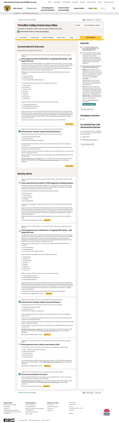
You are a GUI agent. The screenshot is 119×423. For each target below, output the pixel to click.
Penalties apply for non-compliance (31, 158)
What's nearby (47, 37)
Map (71, 37)
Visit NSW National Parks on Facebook (5, 420)
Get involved (29, 413)
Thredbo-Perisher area (91, 47)
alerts (90, 37)
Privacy (71, 406)
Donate (71, 413)
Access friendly (66, 2)
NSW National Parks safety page (50, 160)
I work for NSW (45, 420)
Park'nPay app (86, 95)
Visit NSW (6, 408)
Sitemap (71, 410)
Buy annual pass (89, 104)
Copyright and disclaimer (76, 408)
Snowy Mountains (87, 50)
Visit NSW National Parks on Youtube (12, 420)
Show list (46, 220)
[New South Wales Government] (106, 412)
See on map (69, 124)
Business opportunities (32, 412)
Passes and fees (91, 2)
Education (75, 2)
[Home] (7, 8)
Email (99, 20)
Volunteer (82, 2)
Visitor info (35, 37)
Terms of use (72, 404)
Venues (100, 2)
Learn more (61, 37)
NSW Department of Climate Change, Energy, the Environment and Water (12, 412)
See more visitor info (87, 109)
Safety (50, 2)
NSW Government (33, 420)
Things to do (17, 13)
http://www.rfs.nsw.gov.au (89, 139)
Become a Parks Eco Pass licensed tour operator (35, 409)
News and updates (52, 406)
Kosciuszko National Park (89, 48)
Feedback (49, 410)
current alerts (44, 31)
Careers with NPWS (30, 406)
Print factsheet (89, 20)
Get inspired (57, 2)
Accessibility (72, 402)
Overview (23, 37)
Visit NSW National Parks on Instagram (9, 420)
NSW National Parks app (10, 405)
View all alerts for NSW (87, 144)
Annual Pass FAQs (92, 100)
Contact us (50, 408)
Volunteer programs (31, 405)
